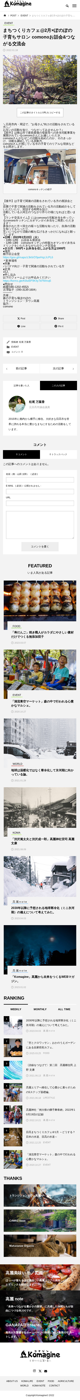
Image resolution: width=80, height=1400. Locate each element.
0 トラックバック (58, 454)
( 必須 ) (22, 474)
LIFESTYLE (49, 1098)
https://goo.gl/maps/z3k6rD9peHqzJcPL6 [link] (28, 257)
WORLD (24, 1385)
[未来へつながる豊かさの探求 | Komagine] (18, 5)
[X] (40, 1370)
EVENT (15, 347)
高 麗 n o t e (49, 1031)
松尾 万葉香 (25, 342)
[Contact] (45, 1370)
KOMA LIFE (27, 1381)
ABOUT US (12, 1381)
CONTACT (54, 1385)
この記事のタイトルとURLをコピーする (40, 112)
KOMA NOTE (38, 1385)
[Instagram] (34, 1370)
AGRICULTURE (66, 1381)
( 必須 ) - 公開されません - (23, 486)
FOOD (46, 1053)
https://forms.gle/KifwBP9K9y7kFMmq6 (27, 280)
